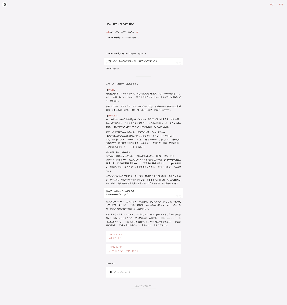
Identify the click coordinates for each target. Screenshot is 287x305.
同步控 (111, 90)
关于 (272, 4)
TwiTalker (112, 116)
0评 (137, 32)
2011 (108, 32)
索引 (281, 4)
